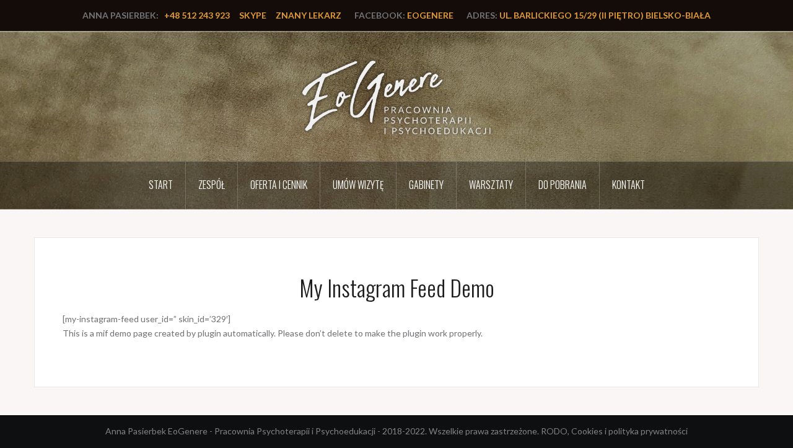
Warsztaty (491, 184)
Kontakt (628, 184)
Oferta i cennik (278, 184)
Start (161, 184)
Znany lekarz (308, 15)
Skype (252, 15)
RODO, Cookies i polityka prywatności (614, 431)
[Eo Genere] (397, 95)
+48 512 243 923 (197, 15)
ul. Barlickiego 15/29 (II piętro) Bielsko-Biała (605, 15)
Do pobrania (562, 184)
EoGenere (430, 15)
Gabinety (426, 184)
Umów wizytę (358, 184)
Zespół (211, 184)
